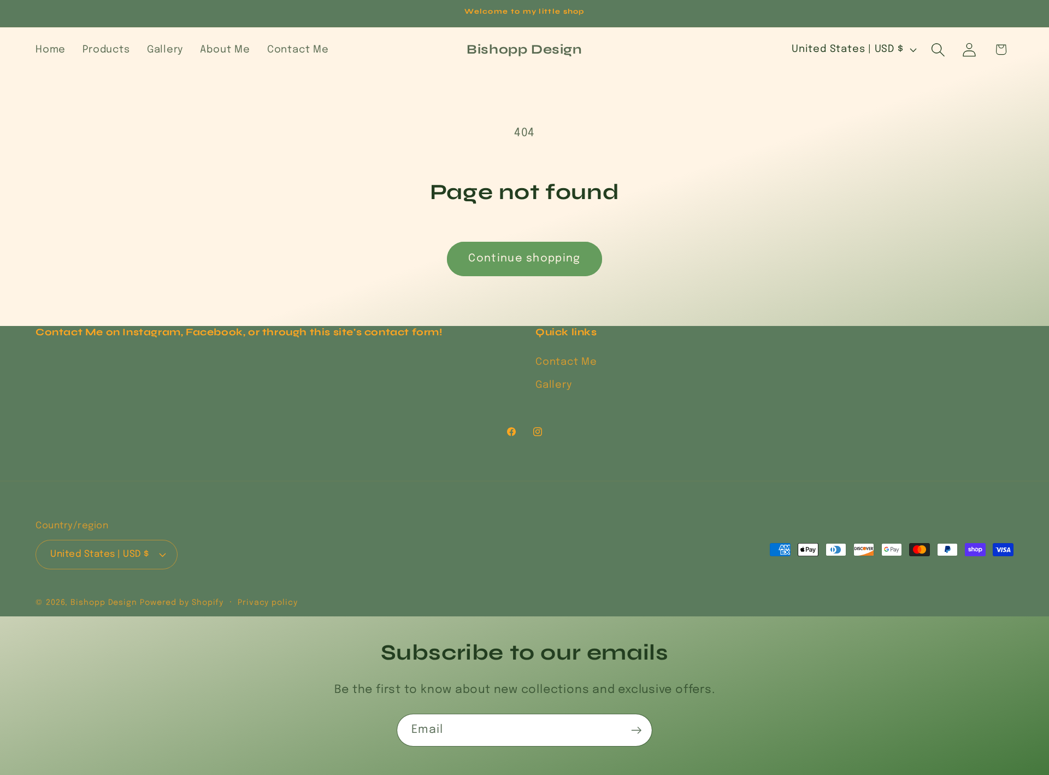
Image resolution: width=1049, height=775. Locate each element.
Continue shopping (524, 258)
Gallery (553, 385)
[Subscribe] (636, 730)
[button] (938, 49)
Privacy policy (268, 603)
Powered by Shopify (181, 603)
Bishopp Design (105, 603)
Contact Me (566, 362)
